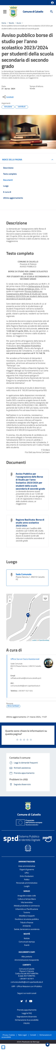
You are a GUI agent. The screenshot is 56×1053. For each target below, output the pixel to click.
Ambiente (27, 925)
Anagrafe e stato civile (27, 895)
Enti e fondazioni (26, 876)
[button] (52, 2)
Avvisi (19, 23)
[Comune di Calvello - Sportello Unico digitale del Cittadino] (13, 11)
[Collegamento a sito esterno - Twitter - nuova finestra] (21, 1000)
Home (4, 23)
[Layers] (45, 598)
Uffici (27, 872)
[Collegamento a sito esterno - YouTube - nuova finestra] (30, 1000)
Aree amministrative (26, 866)
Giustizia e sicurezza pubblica (27, 919)
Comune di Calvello (33, 12)
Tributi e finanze (26, 922)
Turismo (26, 912)
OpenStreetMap (44, 640)
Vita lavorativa (27, 902)
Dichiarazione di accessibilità (26, 1019)
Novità (11, 23)
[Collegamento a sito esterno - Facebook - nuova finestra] (26, 1000)
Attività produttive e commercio (27, 905)
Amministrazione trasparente (27, 959)
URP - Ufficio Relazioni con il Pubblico (26, 986)
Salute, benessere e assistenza (26, 929)
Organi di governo (27, 869)
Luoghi (26, 886)
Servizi (26, 891)
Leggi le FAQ (27, 1013)
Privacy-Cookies (9, 1035)
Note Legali (22, 1035)
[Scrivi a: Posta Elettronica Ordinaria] (26, 984)
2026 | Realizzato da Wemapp (28, 1042)
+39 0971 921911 (27, 978)
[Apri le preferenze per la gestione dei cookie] (4, 1048)
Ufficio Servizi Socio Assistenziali (25, 659)
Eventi (26, 945)
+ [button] (10, 597)
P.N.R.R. (27, 1023)
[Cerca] (51, 11)
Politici (26, 879)
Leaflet (34, 640)
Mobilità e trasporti (27, 915)
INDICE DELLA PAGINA (12, 159)
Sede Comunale (23, 574)
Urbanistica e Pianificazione (26, 909)
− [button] (10, 601)
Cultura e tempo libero (27, 898)
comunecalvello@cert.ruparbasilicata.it (27, 981)
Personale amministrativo (26, 882)
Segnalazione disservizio (27, 1016)
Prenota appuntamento (26, 1009)
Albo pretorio (26, 956)
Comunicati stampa (27, 941)
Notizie (27, 938)
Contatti (27, 964)
